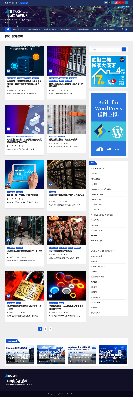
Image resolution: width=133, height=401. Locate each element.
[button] (122, 29)
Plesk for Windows (97, 210)
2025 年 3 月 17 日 (14, 146)
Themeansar (81, 394)
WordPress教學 (34, 29)
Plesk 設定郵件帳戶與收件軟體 (102, 215)
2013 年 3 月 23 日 (56, 313)
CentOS (94, 174)
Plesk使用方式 (18, 29)
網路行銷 (96, 29)
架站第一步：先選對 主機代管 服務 (22, 195)
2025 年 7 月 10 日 (56, 90)
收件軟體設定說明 (97, 277)
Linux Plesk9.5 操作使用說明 (101, 189)
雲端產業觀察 (35, 78)
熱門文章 (29, 78)
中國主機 (94, 261)
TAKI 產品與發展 (21, 78)
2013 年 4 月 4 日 (14, 313)
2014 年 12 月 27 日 (15, 257)
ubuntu (93, 246)
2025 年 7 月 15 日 (14, 90)
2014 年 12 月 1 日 (56, 254)
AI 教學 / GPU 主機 (11, 78)
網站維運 (94, 287)
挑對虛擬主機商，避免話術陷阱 (63, 139)
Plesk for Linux (96, 205)
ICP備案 (94, 184)
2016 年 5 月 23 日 (56, 143)
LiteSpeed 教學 (96, 199)
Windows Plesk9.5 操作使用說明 (102, 251)
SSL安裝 (94, 235)
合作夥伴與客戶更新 (98, 266)
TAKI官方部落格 (16, 16)
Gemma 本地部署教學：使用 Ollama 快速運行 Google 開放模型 (20, 357)
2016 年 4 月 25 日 (14, 199)
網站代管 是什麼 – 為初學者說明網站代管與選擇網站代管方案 (24, 140)
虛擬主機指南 (95, 297)
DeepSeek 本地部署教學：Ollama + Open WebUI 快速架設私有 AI (81, 357)
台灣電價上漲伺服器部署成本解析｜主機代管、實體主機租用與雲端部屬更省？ (24, 84)
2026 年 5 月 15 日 (77, 361)
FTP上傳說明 (95, 179)
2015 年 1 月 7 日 (56, 201)
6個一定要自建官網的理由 (60, 251)
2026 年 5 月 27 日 (16, 361)
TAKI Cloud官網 (109, 29)
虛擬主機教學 (95, 302)
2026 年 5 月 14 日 (108, 361)
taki (24, 90)
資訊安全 (62, 80)
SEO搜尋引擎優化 (50, 29)
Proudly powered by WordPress (57, 394)
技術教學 (94, 271)
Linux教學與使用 (65, 29)
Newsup (73, 394)
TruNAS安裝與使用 (82, 29)
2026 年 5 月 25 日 (47, 361)
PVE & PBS (95, 225)
